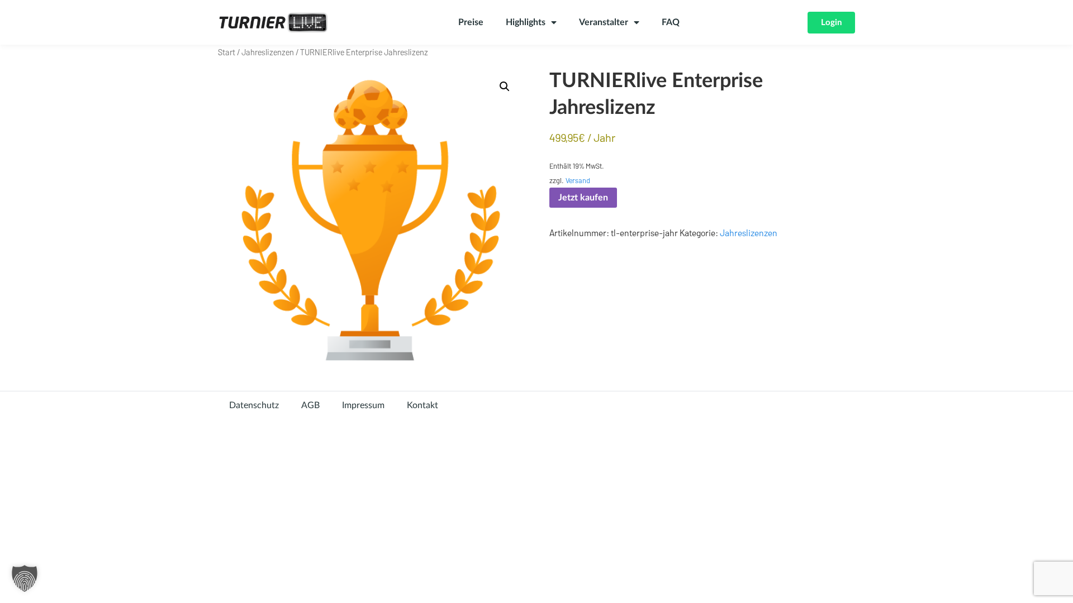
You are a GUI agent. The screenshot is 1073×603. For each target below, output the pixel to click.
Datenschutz (254, 405)
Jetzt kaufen (583, 197)
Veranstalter (603, 22)
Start (226, 52)
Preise (470, 22)
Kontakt (422, 405)
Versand (578, 180)
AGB (310, 405)
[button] (505, 86)
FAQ (671, 22)
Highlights (525, 22)
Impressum (363, 405)
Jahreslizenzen (267, 52)
